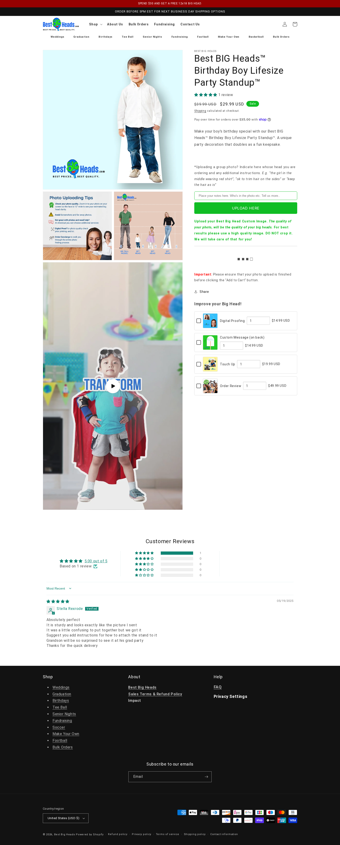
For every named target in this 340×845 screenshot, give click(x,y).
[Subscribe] (206, 776)
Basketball (256, 36)
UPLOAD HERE (246, 208)
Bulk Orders (281, 36)
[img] (57, 601)
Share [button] (204, 292)
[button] (95, 24)
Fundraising (179, 36)
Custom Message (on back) (242, 337)
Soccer (59, 727)
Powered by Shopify (90, 834)
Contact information (224, 834)
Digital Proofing (232, 321)
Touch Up (227, 364)
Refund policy (117, 834)
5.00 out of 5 (96, 561)
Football (203, 36)
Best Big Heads (64, 834)
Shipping (200, 110)
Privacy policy (141, 834)
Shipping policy (195, 834)
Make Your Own (228, 36)
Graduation (81, 36)
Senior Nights (152, 36)
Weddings (57, 36)
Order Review (230, 386)
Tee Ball (127, 36)
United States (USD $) (63, 818)
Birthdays (105, 36)
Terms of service (167, 834)
